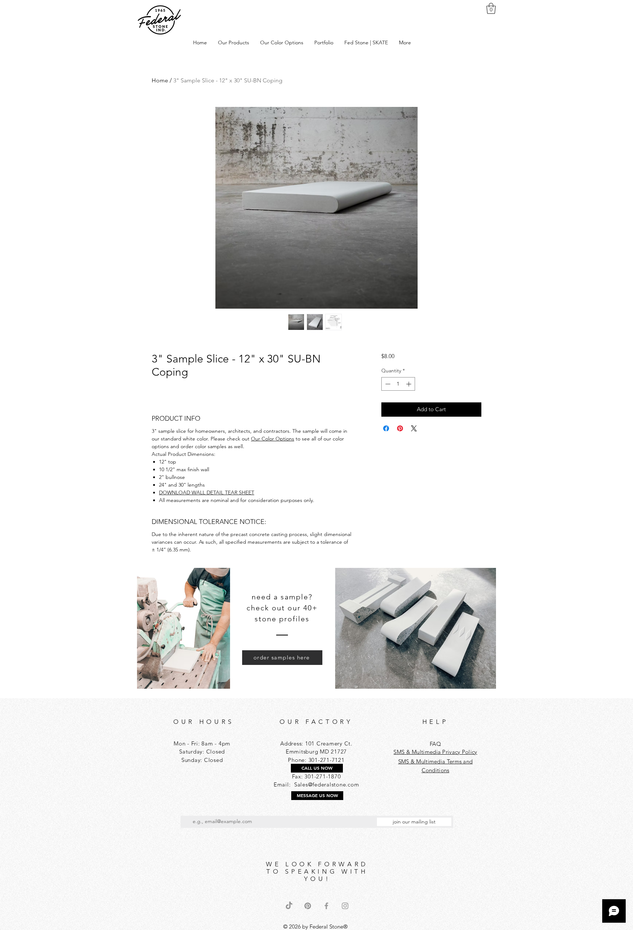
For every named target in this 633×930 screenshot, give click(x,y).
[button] (491, 8)
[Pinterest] (307, 905)
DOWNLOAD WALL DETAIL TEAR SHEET (206, 492)
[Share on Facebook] (386, 428)
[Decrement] (387, 383)
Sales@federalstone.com (326, 784)
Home (160, 80)
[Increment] (409, 383)
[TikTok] (289, 905)
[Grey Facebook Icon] (326, 905)
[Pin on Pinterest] (400, 428)
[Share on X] (414, 428)
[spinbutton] (398, 383)
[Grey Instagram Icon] (345, 905)
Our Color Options (272, 438)
